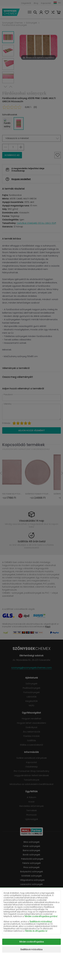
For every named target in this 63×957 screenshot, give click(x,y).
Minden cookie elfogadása (31, 942)
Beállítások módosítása (31, 949)
